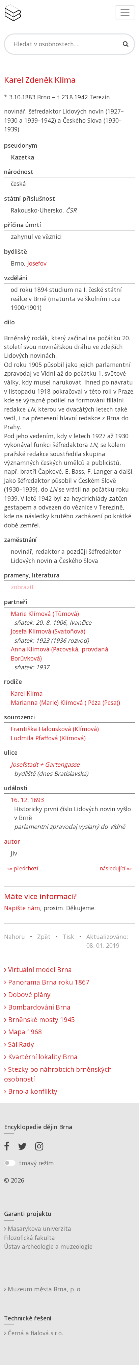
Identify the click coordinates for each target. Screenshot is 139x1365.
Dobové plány (28, 994)
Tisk (68, 937)
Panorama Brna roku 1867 (47, 982)
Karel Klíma (27, 693)
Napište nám (22, 908)
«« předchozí (22, 868)
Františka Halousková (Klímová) (55, 729)
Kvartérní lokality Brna (42, 1056)
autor (12, 841)
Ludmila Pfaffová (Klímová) (48, 738)
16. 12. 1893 (27, 800)
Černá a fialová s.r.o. (34, 1333)
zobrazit (22, 587)
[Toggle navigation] (125, 12)
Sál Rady (20, 1044)
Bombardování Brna (38, 1007)
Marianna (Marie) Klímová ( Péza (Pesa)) (65, 702)
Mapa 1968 (24, 1031)
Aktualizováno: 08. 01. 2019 (107, 941)
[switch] (10, 1163)
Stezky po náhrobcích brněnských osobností (58, 1074)
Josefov (37, 263)
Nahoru (14, 937)
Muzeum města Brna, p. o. (44, 1289)
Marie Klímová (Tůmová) (45, 614)
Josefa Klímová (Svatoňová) (48, 631)
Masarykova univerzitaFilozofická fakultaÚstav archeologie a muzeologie (48, 1237)
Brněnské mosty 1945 (40, 1019)
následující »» (116, 868)
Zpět (44, 937)
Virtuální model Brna (39, 969)
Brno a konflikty (31, 1091)
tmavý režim (36, 1163)
